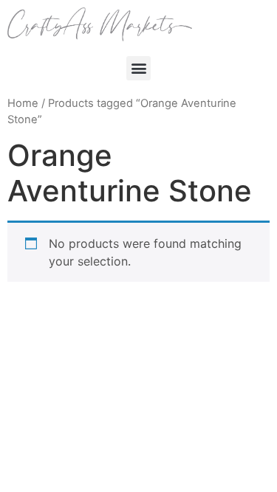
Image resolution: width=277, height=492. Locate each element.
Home (22, 103)
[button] (138, 68)
